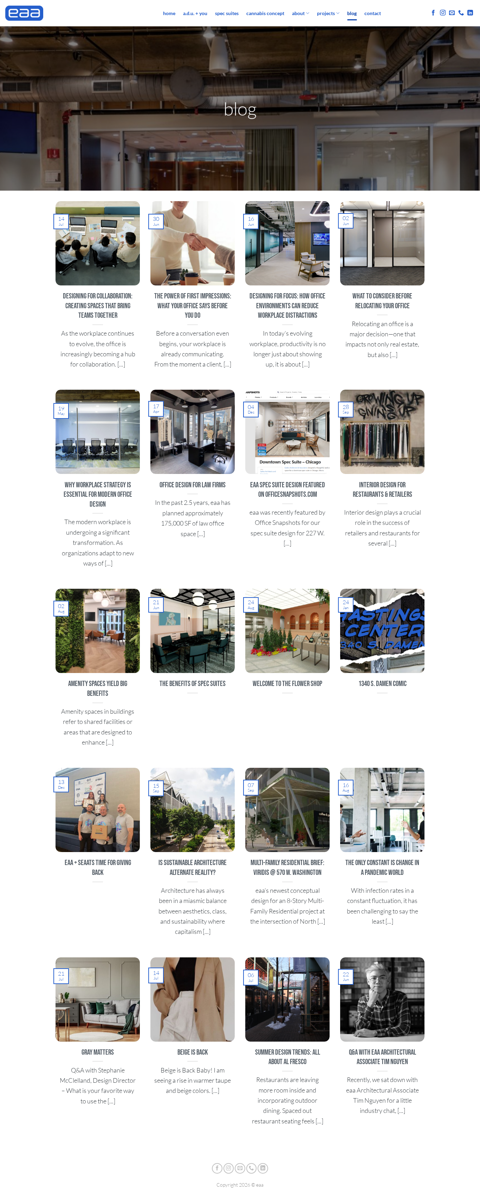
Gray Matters (98, 1052)
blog (352, 13)
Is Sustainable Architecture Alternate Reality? (192, 867)
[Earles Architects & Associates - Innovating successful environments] (79, 13)
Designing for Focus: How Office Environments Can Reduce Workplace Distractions (287, 306)
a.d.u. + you (195, 13)
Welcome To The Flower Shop (287, 683)
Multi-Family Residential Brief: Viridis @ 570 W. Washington (287, 867)
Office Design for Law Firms (193, 485)
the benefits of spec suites (193, 683)
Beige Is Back (192, 1052)
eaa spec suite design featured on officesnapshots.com (287, 490)
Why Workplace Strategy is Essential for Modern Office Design (98, 495)
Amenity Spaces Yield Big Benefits (97, 688)
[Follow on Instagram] (443, 13)
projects (326, 13)
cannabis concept (265, 13)
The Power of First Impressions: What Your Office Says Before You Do (192, 306)
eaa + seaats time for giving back (98, 867)
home (169, 13)
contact (372, 13)
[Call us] (461, 13)
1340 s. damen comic (382, 683)
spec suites (227, 13)
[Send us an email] (452, 13)
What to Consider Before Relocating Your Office (382, 301)
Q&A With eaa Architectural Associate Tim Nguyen (382, 1057)
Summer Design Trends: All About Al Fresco (287, 1057)
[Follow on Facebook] (433, 13)
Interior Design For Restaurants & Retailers (382, 490)
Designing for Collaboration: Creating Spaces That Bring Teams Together (97, 306)
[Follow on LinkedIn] (470, 13)
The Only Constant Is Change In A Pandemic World (382, 867)
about (298, 13)
